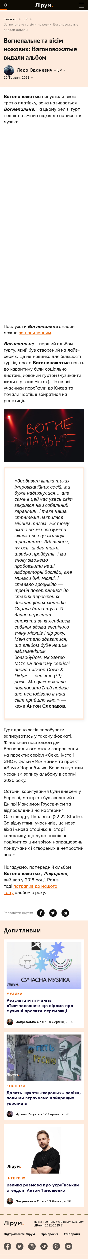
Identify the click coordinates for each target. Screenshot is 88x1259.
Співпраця (72, 1234)
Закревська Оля (30, 1022)
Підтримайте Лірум (19, 1234)
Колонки (16, 1086)
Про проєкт (49, 1234)
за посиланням (35, 333)
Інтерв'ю (16, 1178)
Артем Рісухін (28, 1114)
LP (59, 70)
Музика (15, 994)
